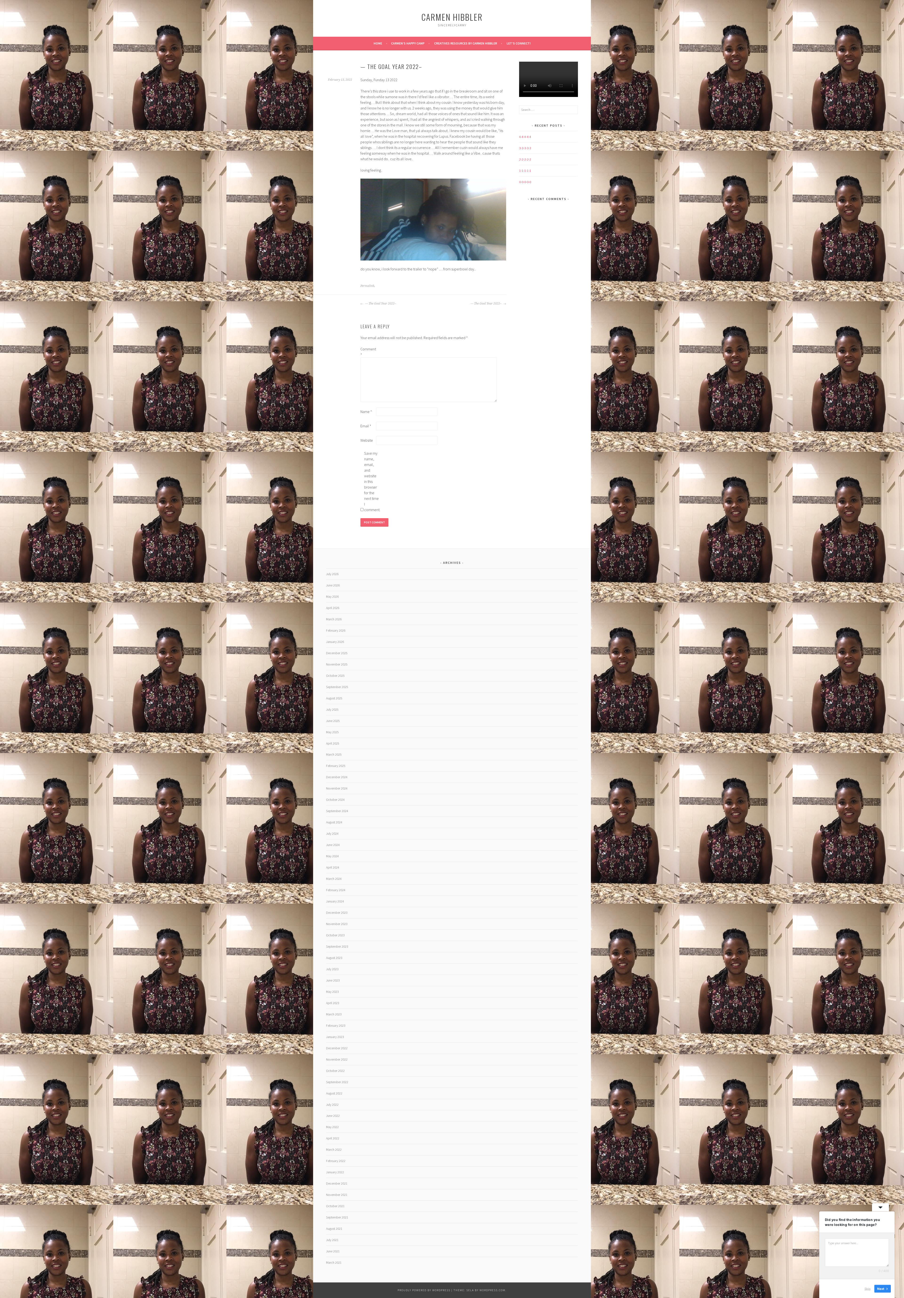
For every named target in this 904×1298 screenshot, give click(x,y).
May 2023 (332, 992)
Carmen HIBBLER (452, 17)
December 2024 (336, 777)
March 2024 (334, 879)
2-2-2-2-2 (525, 159)
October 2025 (335, 675)
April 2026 (332, 608)
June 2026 (333, 585)
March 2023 (334, 1014)
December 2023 (336, 912)
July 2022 (332, 1104)
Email (365, 426)
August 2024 (334, 822)
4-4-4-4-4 (525, 137)
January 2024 (335, 901)
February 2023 (335, 1025)
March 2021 (334, 1262)
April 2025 (332, 743)
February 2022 (335, 1161)
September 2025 (337, 687)
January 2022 (335, 1172)
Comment (367, 352)
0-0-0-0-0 (525, 182)
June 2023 (333, 980)
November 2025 (336, 664)
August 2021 (334, 1228)
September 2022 (337, 1082)
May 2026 (332, 596)
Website (366, 440)
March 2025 (334, 754)
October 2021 (335, 1206)
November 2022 (336, 1059)
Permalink (367, 286)
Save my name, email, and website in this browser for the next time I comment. (371, 481)
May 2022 (332, 1127)
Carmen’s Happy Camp (407, 43)
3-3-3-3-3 (525, 148)
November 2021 (336, 1195)
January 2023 (335, 1037)
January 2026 (335, 642)
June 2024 (333, 845)
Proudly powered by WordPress (424, 1290)
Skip (867, 1288)
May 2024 (332, 856)
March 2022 (334, 1149)
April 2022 (332, 1138)
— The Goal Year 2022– (380, 303)
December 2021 (336, 1183)
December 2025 (336, 653)
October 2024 (335, 799)
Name (366, 411)
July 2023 (332, 969)
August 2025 (334, 698)
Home (378, 43)
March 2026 (334, 619)
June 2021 (333, 1251)
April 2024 (332, 867)
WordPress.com (492, 1290)
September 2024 (337, 811)
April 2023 (332, 1003)
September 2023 (337, 946)
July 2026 (332, 574)
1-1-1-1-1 (525, 170)
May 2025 (332, 732)
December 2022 (336, 1048)
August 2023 (334, 958)
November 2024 (336, 788)
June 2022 (333, 1116)
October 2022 (335, 1071)
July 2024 (332, 833)
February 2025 (335, 766)
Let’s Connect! (519, 43)
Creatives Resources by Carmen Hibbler (465, 43)
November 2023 (336, 924)
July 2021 (332, 1240)
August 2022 (334, 1093)
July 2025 (332, 709)
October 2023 (335, 935)
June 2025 (333, 721)
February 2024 (335, 890)
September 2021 (337, 1217)
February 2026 (335, 630)
